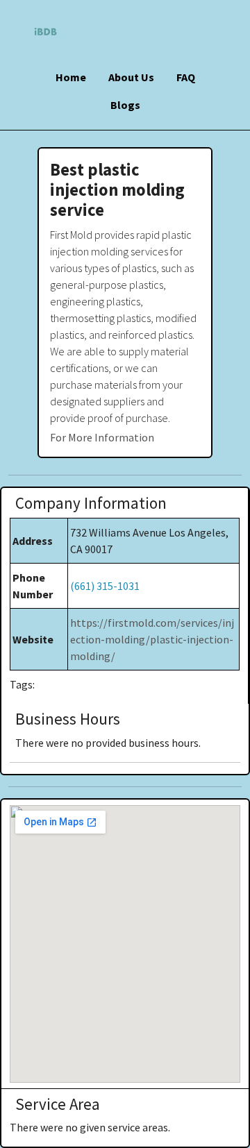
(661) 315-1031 (105, 586)
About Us (131, 77)
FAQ (185, 77)
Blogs (125, 105)
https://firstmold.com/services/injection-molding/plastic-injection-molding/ (152, 639)
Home (71, 77)
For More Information (102, 437)
